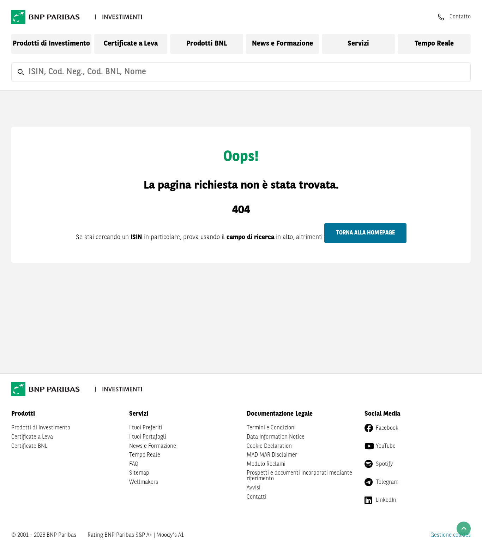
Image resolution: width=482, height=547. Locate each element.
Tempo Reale (434, 43)
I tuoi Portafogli (147, 437)
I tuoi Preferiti (145, 428)
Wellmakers (143, 482)
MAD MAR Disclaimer (272, 455)
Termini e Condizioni (271, 428)
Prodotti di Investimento (51, 43)
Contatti (256, 497)
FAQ (133, 464)
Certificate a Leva (131, 43)
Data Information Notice (276, 437)
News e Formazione (282, 43)
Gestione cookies (450, 535)
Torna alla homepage (365, 233)
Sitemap (139, 473)
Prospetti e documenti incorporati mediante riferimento (299, 476)
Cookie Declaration (269, 446)
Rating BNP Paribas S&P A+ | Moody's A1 (136, 535)
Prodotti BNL (206, 43)
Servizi (358, 43)
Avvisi (253, 488)
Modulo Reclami (266, 464)
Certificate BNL (29, 446)
